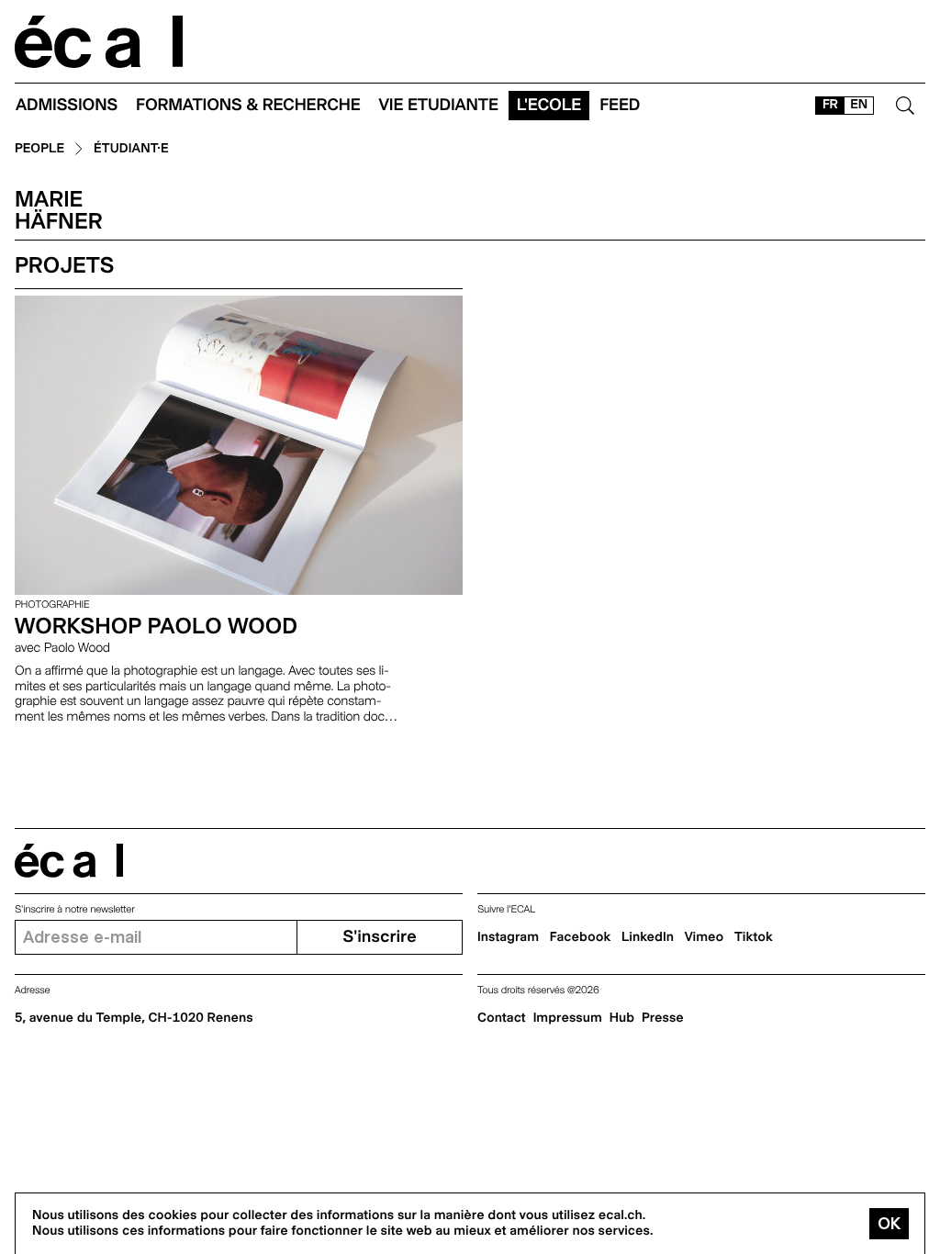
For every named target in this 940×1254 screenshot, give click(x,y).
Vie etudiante (438, 105)
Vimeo (704, 937)
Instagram (508, 937)
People (39, 149)
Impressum (567, 1018)
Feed (619, 105)
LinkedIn (647, 937)
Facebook (580, 937)
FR (830, 104)
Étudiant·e (131, 149)
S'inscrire (379, 936)
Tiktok (753, 937)
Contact (501, 1018)
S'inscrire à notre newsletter (75, 909)
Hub (622, 1018)
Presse (663, 1018)
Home (99, 42)
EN (858, 104)
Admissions (67, 105)
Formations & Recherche (248, 105)
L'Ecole (549, 105)
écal (69, 861)
